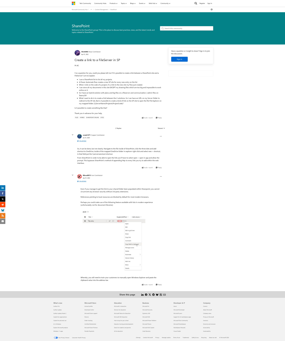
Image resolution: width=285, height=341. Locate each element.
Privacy (157, 337)
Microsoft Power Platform (149, 320)
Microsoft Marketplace (180, 324)
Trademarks (186, 337)
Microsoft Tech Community (181, 320)
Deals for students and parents (122, 327)
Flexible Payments (89, 331)
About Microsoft (207, 310)
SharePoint (113, 9)
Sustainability (207, 331)
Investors (205, 320)
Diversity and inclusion (209, 324)
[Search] (195, 3)
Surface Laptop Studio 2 (59, 313)
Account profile (88, 306)
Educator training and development (123, 324)
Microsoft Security (147, 310)
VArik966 (84, 52)
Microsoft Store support (90, 313)
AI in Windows (57, 324)
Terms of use (176, 337)
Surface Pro (56, 306)
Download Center (89, 310)
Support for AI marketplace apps (182, 317)
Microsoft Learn (178, 313)
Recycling (203, 337)
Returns (86, 317)
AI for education (118, 331)
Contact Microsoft (148, 337)
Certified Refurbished (90, 324)
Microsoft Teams (146, 324)
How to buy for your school (121, 320)
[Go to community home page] (73, 3)
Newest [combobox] (161, 128)
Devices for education (120, 310)
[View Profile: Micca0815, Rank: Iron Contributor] (79, 176)
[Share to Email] (164, 294)
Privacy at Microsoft (208, 317)
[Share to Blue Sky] (157, 294)
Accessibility (206, 327)
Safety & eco (195, 337)
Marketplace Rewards (179, 327)
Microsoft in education (120, 306)
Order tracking (88, 320)
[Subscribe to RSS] (161, 294)
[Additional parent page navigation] (91, 9)
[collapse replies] (72, 135)
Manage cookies (166, 337)
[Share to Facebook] (146, 294)
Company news (207, 313)
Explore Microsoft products (60, 327)
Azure (175, 306)
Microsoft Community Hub (80, 9)
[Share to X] (150, 294)
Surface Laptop (57, 310)
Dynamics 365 (146, 313)
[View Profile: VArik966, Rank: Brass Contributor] (77, 53)
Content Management (101, 9)
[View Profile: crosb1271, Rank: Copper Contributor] (79, 136)
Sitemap (138, 337)
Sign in (179, 59)
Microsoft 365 (146, 317)
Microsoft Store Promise (91, 327)
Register (202, 3)
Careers (205, 306)
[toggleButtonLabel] (211, 9)
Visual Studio (177, 331)
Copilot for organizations (60, 317)
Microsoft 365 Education (120, 317)
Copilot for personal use (59, 320)
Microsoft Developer (179, 310)
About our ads (213, 337)
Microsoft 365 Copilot (148, 327)
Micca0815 (87, 175)
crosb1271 (87, 135)
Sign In (209, 3)
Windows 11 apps (58, 331)
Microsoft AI (145, 306)
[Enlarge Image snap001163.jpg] (113, 241)
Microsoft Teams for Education (122, 313)
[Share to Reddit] (153, 294)
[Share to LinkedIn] (142, 294)
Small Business (146, 331)
